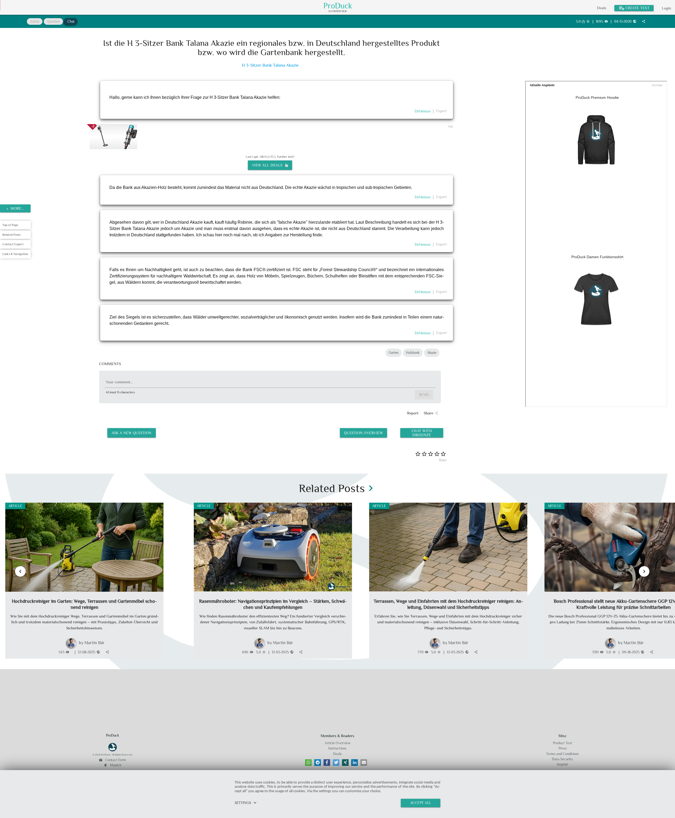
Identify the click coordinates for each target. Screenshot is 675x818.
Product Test (562, 743)
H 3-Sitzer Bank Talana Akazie (270, 65)
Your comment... (119, 382)
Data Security (562, 759)
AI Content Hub (337, 11)
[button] (308, 762)
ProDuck (337, 5)
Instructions (337, 748)
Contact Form (112, 760)
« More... (15, 208)
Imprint (562, 764)
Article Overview (337, 743)
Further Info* (286, 157)
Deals (601, 8)
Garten (393, 353)
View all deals (268, 165)
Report (412, 413)
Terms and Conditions (562, 754)
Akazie (431, 353)
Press (562, 748)
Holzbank (413, 353)
